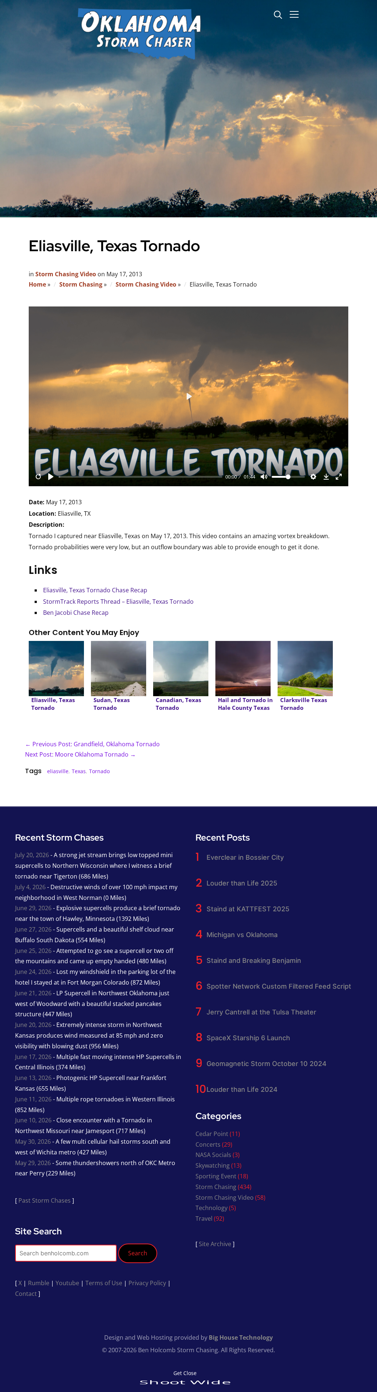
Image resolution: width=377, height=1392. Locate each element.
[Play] (51, 477)
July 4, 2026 (30, 887)
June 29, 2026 (33, 908)
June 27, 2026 (33, 929)
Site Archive (215, 1244)
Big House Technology (241, 1337)
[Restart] (38, 477)
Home (37, 284)
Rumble (38, 1283)
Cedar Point (211, 1134)
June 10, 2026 (33, 1120)
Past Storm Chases (44, 1200)
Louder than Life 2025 (242, 883)
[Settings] (313, 477)
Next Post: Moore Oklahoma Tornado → (80, 754)
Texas (79, 771)
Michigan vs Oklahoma (242, 935)
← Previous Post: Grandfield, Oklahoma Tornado (92, 744)
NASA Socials (213, 1155)
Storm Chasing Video (65, 274)
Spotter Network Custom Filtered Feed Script (279, 986)
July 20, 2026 (32, 855)
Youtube (67, 1283)
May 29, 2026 (33, 1163)
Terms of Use (103, 1283)
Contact (26, 1294)
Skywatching (212, 1165)
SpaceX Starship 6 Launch (248, 1038)
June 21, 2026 (33, 993)
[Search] (278, 14)
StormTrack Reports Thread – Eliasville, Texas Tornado (118, 601)
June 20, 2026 (33, 1025)
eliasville (57, 771)
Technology (211, 1208)
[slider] (140, 476)
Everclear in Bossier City (245, 857)
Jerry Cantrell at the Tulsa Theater (261, 1012)
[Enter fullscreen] (339, 477)
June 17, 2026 (33, 1057)
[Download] (326, 477)
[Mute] (264, 477)
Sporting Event (215, 1176)
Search (137, 1253)
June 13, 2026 (33, 1078)
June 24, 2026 (33, 972)
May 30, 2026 (33, 1141)
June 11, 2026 (33, 1099)
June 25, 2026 (33, 951)
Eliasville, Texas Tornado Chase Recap (95, 590)
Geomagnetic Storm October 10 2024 (267, 1063)
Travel (203, 1218)
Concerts (208, 1144)
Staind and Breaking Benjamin (254, 960)
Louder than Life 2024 (242, 1089)
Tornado (99, 771)
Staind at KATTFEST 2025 (248, 909)
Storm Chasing (80, 284)
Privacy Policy (147, 1283)
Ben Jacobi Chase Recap (76, 613)
